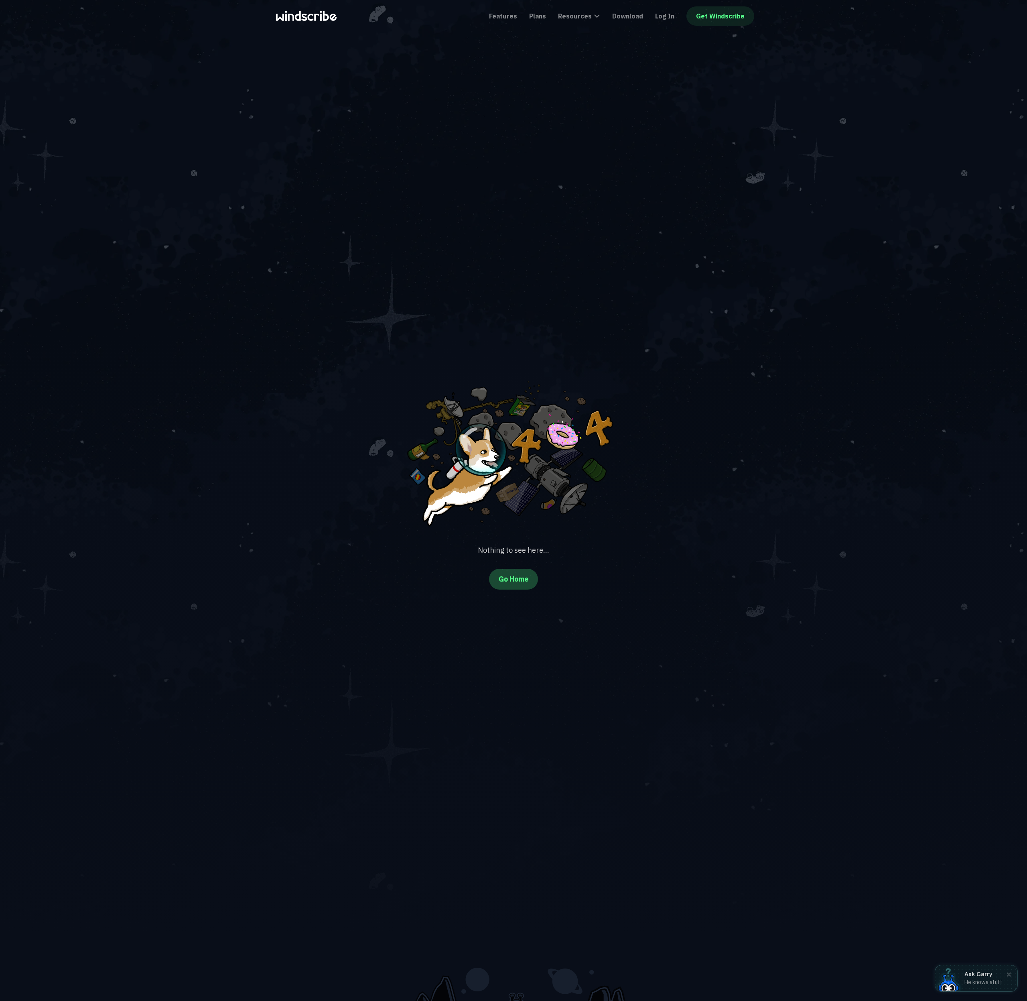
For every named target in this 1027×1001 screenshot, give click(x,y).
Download (627, 16)
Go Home (513, 579)
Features (503, 16)
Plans (537, 16)
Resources (575, 16)
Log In (664, 16)
